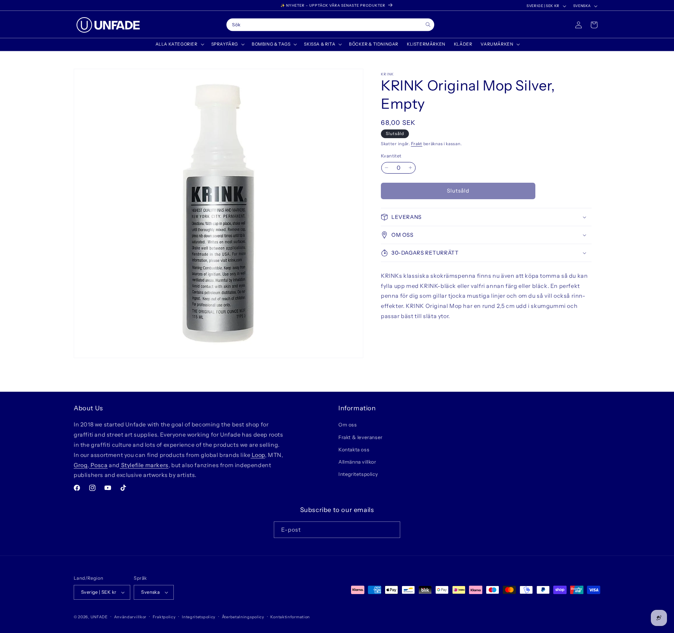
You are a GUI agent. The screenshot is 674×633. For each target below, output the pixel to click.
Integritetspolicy (358, 474)
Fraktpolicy (164, 616)
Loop (258, 454)
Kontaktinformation (290, 616)
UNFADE (99, 616)
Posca (98, 465)
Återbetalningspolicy (243, 616)
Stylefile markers (144, 465)
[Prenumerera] (392, 529)
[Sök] (428, 25)
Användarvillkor (130, 616)
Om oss (347, 425)
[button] (179, 44)
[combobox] (330, 25)
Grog (80, 465)
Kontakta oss (353, 449)
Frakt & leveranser (360, 437)
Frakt (417, 143)
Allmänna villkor (357, 462)
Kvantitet (391, 156)
